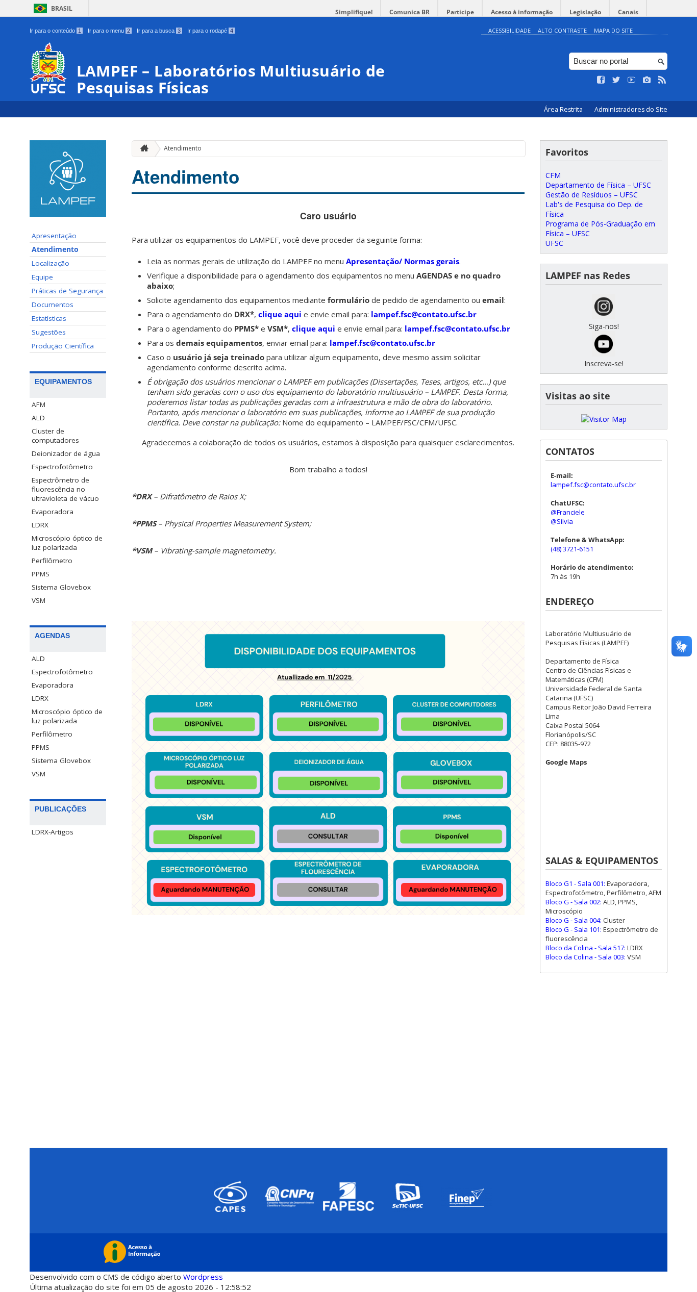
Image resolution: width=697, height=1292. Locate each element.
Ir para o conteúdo (55, 31)
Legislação (585, 12)
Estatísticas (49, 318)
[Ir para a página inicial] (142, 149)
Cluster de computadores (55, 435)
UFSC (554, 243)
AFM (38, 404)
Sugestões (49, 332)
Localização (50, 263)
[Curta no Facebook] (601, 80)
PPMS (40, 573)
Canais (628, 12)
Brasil (61, 8)
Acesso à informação (522, 12)
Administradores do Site (630, 109)
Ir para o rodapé (210, 31)
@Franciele (568, 512)
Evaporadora (52, 511)
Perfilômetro (52, 560)
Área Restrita (564, 109)
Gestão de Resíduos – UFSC (591, 194)
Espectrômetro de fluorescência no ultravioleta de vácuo (65, 489)
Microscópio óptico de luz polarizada (67, 543)
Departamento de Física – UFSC (598, 185)
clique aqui (280, 314)
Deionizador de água (66, 453)
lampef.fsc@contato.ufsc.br (424, 314)
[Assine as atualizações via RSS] (662, 80)
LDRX (40, 524)
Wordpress (203, 1277)
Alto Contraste (562, 30)
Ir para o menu (109, 31)
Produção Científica (63, 345)
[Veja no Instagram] (647, 80)
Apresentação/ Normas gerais (402, 261)
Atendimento (55, 249)
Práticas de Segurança (67, 290)
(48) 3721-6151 (572, 548)
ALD (38, 417)
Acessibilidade (509, 30)
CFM (553, 175)
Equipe (42, 277)
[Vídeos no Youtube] (632, 80)
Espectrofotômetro (62, 466)
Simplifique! (353, 12)
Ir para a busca (159, 31)
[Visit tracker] (604, 419)
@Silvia (562, 521)
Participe (460, 12)
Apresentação (54, 235)
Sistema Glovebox (61, 587)
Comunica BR (409, 12)
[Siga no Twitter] (616, 80)
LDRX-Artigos (52, 832)
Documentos (52, 304)
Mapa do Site (613, 30)
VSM (38, 600)
